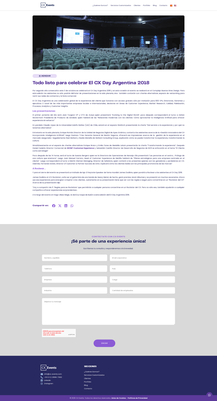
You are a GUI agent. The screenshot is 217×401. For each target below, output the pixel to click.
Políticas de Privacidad (137, 398)
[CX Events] (47, 5)
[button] (54, 205)
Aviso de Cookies (118, 398)
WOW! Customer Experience (80, 148)
